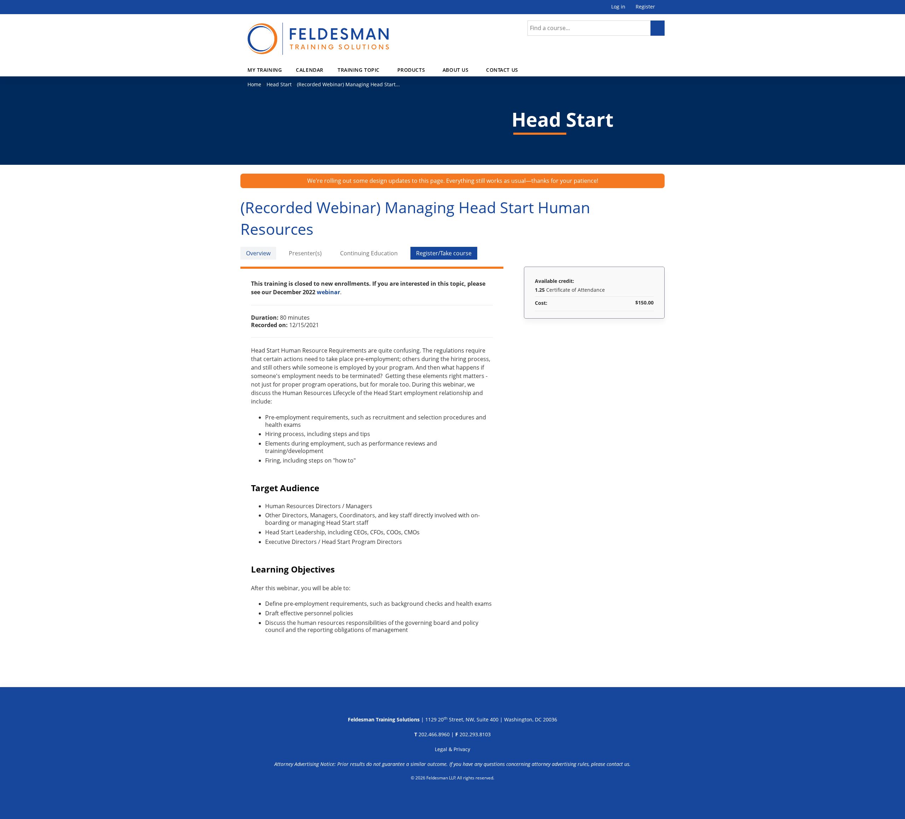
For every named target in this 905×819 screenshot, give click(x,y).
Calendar (309, 69)
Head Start (279, 84)
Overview (258, 253)
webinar (328, 292)
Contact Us (502, 69)
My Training (264, 69)
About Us (456, 69)
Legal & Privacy (452, 749)
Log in (618, 7)
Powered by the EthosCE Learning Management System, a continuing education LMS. (452, 796)
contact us (618, 764)
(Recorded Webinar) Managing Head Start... (348, 84)
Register (645, 7)
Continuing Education (369, 253)
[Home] (318, 34)
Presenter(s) (305, 253)
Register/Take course (444, 253)
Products (411, 69)
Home (254, 84)
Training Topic (359, 69)
